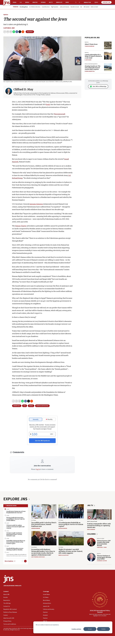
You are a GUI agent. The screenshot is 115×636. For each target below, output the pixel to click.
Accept (90, 629)
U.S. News (33, 520)
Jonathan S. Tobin (101, 547)
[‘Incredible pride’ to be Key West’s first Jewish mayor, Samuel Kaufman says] (44, 511)
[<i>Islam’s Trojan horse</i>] (108, 45)
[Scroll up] (22, 561)
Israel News (34, 547)
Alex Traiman (34, 557)
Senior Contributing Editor (91, 64)
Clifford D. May (9, 28)
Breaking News (11, 506)
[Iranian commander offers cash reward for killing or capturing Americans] (99, 514)
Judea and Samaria (64, 7)
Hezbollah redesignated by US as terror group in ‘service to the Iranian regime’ (15, 542)
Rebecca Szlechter (63, 555)
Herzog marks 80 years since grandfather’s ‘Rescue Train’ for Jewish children (15, 519)
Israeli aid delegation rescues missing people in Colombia (14, 549)
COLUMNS (91, 534)
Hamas (31, 406)
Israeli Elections (46, 7)
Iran (81, 7)
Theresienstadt (59, 114)
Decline (103, 629)
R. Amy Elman (88, 60)
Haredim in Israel (75, 7)
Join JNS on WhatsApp (99, 86)
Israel (14, 2)
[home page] (6, 3)
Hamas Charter (20, 226)
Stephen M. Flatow (102, 561)
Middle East (16, 406)
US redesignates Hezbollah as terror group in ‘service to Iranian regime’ (71, 524)
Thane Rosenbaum (89, 46)
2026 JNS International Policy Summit (100, 611)
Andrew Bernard (35, 528)
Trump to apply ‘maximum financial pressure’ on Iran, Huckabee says (14, 534)
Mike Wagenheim (63, 528)
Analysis (34, 2)
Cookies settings (76, 629)
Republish (30, 32)
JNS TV (51, 2)
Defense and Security (42, 406)
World (27, 2)
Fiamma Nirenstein (89, 71)
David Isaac (42, 557)
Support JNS (106, 2)
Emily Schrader (91, 529)
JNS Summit (86, 7)
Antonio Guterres (36, 204)
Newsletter (87, 2)
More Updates (9, 561)
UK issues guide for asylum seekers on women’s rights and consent (15, 526)
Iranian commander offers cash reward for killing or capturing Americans (99, 525)
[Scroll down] (25, 561)
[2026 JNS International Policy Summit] (100, 599)
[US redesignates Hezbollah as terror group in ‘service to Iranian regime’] (71, 511)
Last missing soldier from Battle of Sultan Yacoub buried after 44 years (16, 555)
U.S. (21, 2)
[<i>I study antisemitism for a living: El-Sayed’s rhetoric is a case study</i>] (108, 56)
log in (38, 469)
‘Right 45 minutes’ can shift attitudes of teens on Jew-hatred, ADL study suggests (71, 551)
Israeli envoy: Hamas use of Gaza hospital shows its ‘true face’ (15, 512)
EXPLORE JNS (15, 499)
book (48, 104)
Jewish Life (59, 2)
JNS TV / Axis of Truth (92, 521)
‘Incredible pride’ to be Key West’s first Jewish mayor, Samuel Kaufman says (43, 524)
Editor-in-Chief (94, 7)
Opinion (43, 2)
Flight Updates (54, 7)
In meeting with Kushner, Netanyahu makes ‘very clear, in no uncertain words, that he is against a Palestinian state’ (43, 552)
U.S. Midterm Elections (34, 7)
